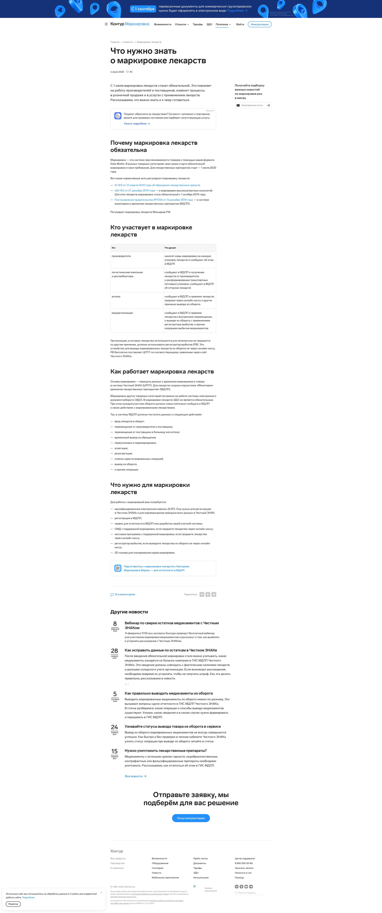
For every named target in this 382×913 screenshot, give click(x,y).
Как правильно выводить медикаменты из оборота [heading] (169, 693)
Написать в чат (243, 872)
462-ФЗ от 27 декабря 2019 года (135, 190)
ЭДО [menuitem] (209, 24)
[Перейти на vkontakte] (236, 886)
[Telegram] (213, 594)
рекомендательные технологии (123, 897)
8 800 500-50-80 (244, 863)
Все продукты (118, 858)
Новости (128, 42)
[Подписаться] (268, 105)
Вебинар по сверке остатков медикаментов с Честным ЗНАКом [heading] (172, 625)
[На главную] (116, 851)
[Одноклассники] (207, 594)
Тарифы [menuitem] (198, 24)
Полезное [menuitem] (222, 24)
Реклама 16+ (210, 111)
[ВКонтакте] (202, 594)
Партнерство (117, 863)
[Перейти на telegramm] (251, 886)
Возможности (159, 858)
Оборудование (160, 863)
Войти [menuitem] (240, 24)
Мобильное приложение (165, 877)
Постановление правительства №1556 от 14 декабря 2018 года (154, 199)
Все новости (134, 776)
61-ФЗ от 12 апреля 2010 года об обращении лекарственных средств (157, 185)
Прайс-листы (200, 858)
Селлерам (157, 868)
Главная (114, 42)
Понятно (13, 904)
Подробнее (28, 897)
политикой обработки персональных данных (150, 894)
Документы (199, 863)
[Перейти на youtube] (246, 886)
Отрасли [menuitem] (181, 24)
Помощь (239, 877)
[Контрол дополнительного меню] (106, 24)
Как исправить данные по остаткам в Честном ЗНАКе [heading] (171, 650)
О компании (117, 868)
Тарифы (197, 868)
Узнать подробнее (135, 123)
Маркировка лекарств (149, 42)
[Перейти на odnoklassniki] (241, 886)
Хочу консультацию (191, 818)
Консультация (260, 24)
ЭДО (195, 872)
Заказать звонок (244, 868)
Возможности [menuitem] (162, 24)
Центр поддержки (245, 858)
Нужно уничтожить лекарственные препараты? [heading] (166, 750)
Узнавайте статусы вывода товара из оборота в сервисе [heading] (173, 726)
